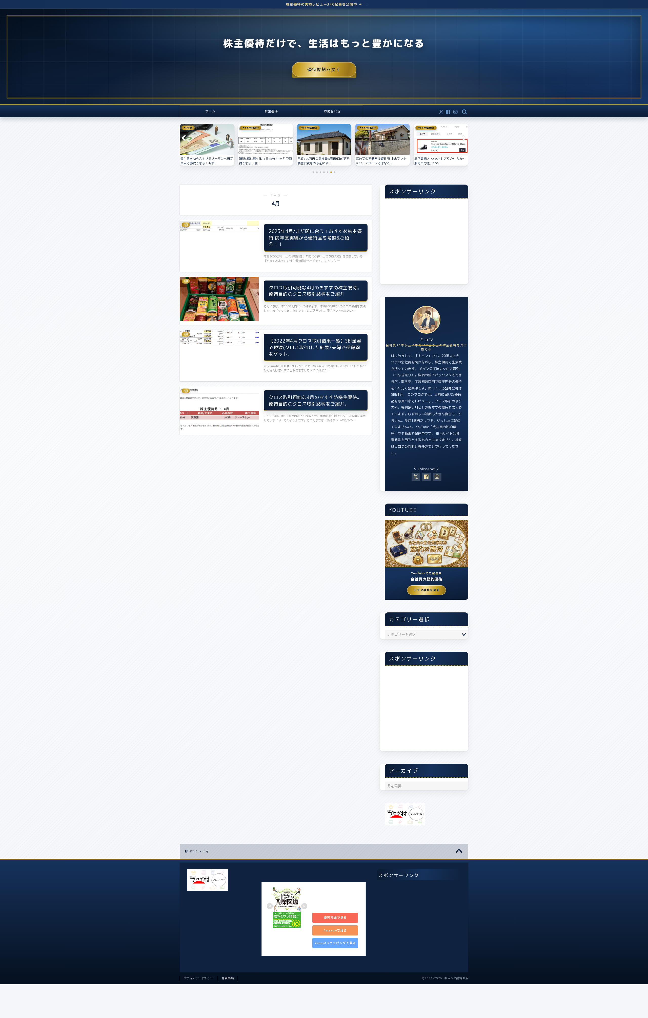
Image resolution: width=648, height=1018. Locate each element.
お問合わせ (332, 111)
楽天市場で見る (335, 917)
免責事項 (228, 978)
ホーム (210, 111)
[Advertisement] (426, 244)
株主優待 (271, 111)
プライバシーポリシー (199, 978)
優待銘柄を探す (324, 69)
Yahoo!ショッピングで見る (335, 943)
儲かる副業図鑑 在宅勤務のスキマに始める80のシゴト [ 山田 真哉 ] (336, 898)
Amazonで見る (335, 930)
